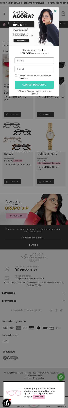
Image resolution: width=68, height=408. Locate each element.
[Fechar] (55, 11)
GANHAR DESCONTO (34, 84)
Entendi (38, 396)
